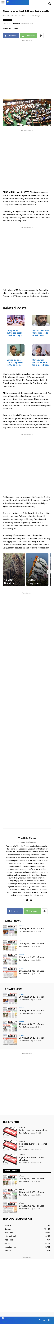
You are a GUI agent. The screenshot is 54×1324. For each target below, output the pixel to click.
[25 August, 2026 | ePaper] (10, 959)
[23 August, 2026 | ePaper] (10, 972)
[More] (41, 35)
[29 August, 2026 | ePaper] (10, 930)
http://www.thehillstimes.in (27, 842)
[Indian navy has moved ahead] (10, 1132)
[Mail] (27, 899)
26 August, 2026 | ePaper (31, 943)
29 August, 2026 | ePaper (31, 928)
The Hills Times (11, 29)
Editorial (11, 1122)
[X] (31, 899)
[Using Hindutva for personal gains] (10, 1145)
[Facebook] (23, 899)
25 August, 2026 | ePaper (31, 957)
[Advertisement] (27, 69)
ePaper (21, 926)
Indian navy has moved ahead (33, 1130)
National (7, 20)
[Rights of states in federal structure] (10, 1159)
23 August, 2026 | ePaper (31, 971)
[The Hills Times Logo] (17, 2)
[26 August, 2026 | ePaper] (10, 945)
